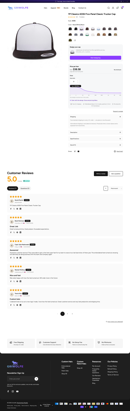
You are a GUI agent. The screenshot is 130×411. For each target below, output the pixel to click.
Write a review (100, 174)
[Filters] (106, 188)
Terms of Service (113, 375)
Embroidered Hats (66, 367)
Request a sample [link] (118, 111)
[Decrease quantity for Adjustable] (78, 83)
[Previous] (119, 1)
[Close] (127, 1)
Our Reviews (96, 375)
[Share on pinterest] (17, 209)
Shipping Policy (113, 372)
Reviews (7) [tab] (12, 188)
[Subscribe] (36, 379)
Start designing (95, 58)
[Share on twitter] (14, 209)
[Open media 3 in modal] (34, 40)
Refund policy (10, 405)
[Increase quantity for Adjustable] (78, 80)
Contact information (11, 408)
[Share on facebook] (11, 209)
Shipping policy (33, 405)
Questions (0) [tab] (25, 188)
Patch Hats (65, 371)
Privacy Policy (112, 366)
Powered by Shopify (22, 403)
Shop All (64, 374)
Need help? (120, 151)
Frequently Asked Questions (95, 370)
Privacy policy (17, 405)
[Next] (123, 1)
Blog (93, 383)
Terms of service (25, 405)
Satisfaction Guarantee (96, 379)
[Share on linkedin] (20, 209)
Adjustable (72, 78)
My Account (96, 366)
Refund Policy (112, 369)
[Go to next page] (72, 314)
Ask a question (115, 174)
